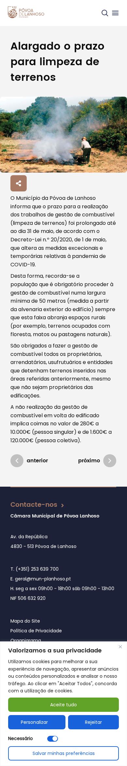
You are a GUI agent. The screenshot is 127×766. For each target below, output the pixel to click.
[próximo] (109, 460)
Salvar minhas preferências (64, 753)
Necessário (20, 738)
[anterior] (16, 460)
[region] (63, 703)
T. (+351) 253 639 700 (34, 569)
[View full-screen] (63, 135)
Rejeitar (93, 722)
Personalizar (34, 722)
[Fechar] (120, 647)
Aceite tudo (63, 704)
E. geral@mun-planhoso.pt (40, 579)
